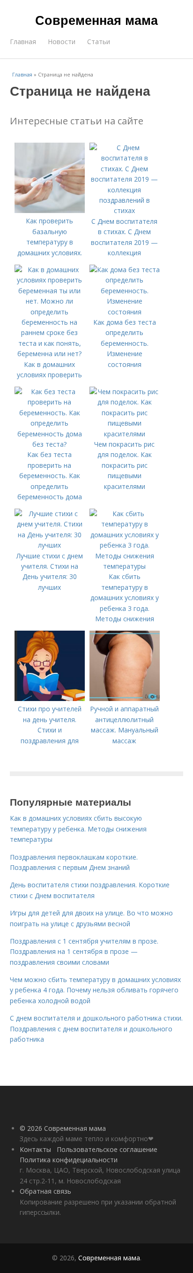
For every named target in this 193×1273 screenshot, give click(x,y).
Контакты (35, 1149)
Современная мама (96, 20)
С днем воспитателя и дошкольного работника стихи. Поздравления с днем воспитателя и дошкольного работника (96, 1029)
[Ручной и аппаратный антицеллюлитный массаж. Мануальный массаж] (124, 698)
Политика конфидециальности (69, 1159)
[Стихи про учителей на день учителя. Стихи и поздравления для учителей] (50, 698)
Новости (61, 41)
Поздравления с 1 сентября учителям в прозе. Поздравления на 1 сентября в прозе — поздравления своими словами (84, 952)
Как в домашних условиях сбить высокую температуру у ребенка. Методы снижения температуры (78, 829)
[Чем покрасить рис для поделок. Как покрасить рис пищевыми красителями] (124, 433)
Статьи (98, 41)
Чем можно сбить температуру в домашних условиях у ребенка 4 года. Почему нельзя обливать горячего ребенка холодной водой (95, 990)
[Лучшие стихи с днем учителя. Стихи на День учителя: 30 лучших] (50, 545)
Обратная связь (45, 1191)
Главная (23, 41)
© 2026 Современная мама (63, 1128)
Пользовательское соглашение (107, 1149)
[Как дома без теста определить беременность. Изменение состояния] (124, 311)
